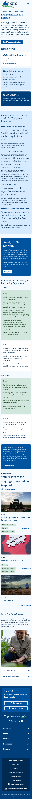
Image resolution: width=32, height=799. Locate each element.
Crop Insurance (8, 670)
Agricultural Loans (16, 11)
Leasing (5, 528)
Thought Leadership (8, 531)
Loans (5, 11)
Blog (3, 515)
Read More (25, 528)
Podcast (4, 597)
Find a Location (9, 466)
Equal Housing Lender (17, 784)
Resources (7, 744)
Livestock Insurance (11, 676)
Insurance (7, 739)
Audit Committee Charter (16, 772)
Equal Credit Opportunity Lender (17, 788)
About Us (7, 729)
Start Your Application (12, 42)
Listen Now (25, 605)
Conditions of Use (16, 776)
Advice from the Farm (9, 525)
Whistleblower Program (16, 760)
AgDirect (11, 79)
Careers (6, 749)
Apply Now (7, 272)
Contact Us (17, 703)
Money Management (9, 568)
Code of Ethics (16, 764)
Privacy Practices (16, 780)
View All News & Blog (8, 489)
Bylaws (16, 768)
